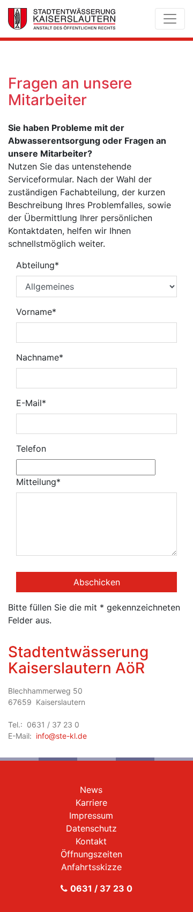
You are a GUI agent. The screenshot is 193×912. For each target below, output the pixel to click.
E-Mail (31, 403)
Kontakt (91, 841)
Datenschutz (91, 828)
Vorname (36, 311)
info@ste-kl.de (61, 735)
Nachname (39, 357)
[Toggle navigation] (170, 19)
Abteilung (37, 265)
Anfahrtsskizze (91, 867)
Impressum (91, 815)
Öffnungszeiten (91, 854)
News (91, 789)
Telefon (31, 448)
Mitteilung (38, 481)
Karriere (91, 802)
